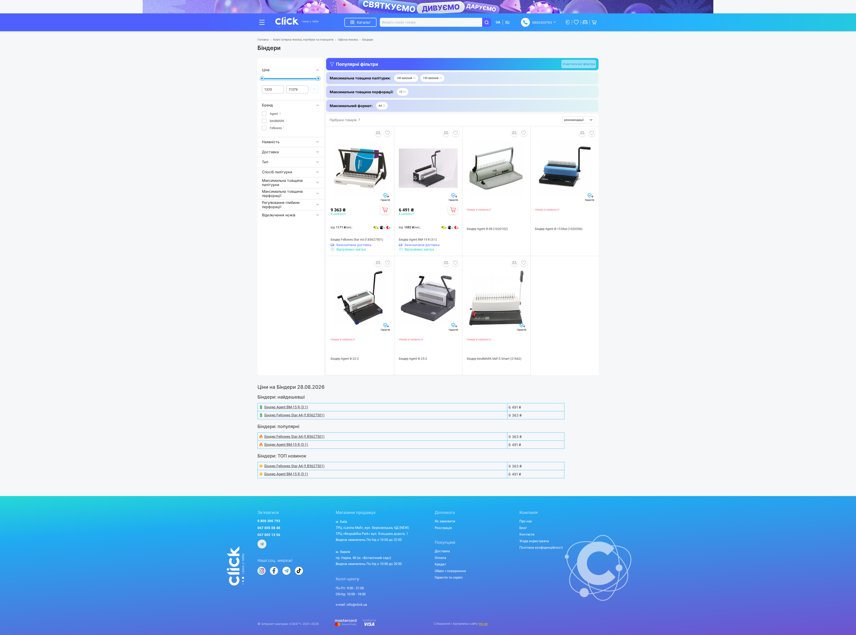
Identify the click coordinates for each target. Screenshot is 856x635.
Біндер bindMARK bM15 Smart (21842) (494, 358)
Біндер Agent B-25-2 (413, 358)
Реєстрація (443, 528)
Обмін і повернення (450, 571)
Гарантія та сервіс (449, 577)
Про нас (525, 521)
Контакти (526, 534)
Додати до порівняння (378, 133)
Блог (523, 528)
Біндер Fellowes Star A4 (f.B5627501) (357, 239)
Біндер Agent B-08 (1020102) (487, 229)
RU (507, 22)
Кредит (440, 564)
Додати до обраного (387, 133)
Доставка (442, 551)
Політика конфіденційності (541, 548)
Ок (314, 89)
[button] (406, 78)
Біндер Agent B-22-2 (345, 358)
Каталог (364, 22)
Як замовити (445, 521)
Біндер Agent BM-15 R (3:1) (418, 239)
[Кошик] (385, 209)
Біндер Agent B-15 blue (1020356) (558, 229)
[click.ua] (297, 22)
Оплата (440, 558)
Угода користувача (534, 541)
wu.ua (483, 623)
